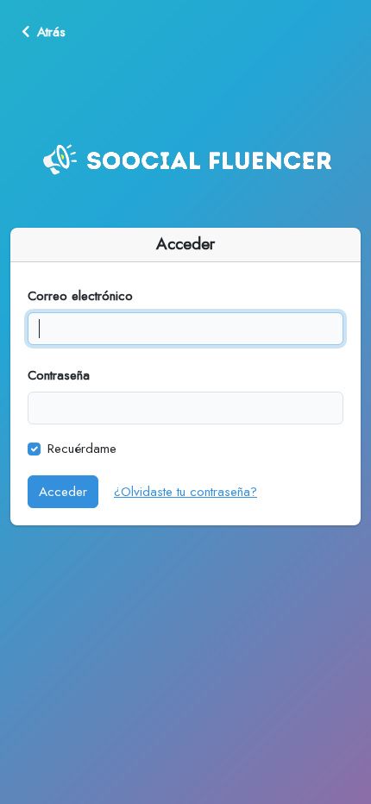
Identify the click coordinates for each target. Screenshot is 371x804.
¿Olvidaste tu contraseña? (185, 491)
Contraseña (59, 375)
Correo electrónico (80, 295)
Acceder (63, 491)
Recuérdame (81, 448)
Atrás (51, 31)
